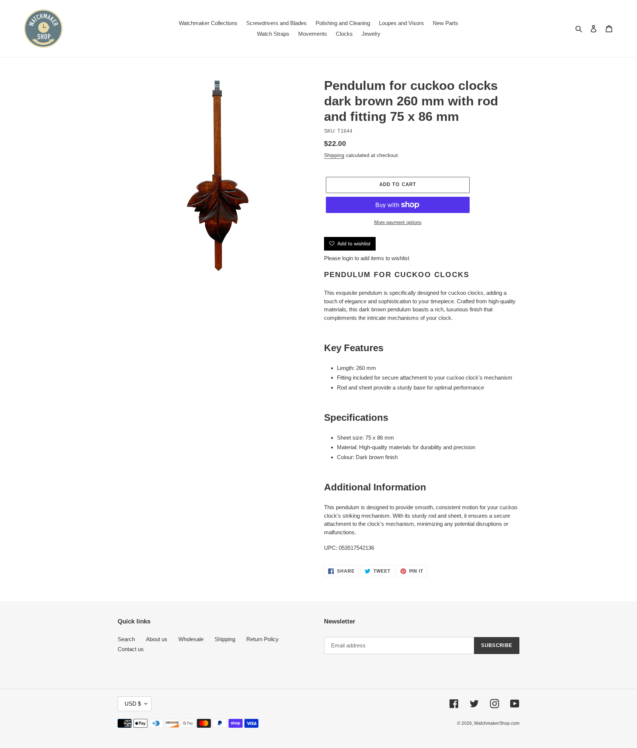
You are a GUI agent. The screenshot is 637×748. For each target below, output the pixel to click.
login (347, 258)
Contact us (131, 649)
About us (156, 639)
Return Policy (262, 639)
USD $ (133, 703)
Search (126, 639)
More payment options (398, 222)
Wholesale (190, 639)
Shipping (334, 155)
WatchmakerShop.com (496, 723)
